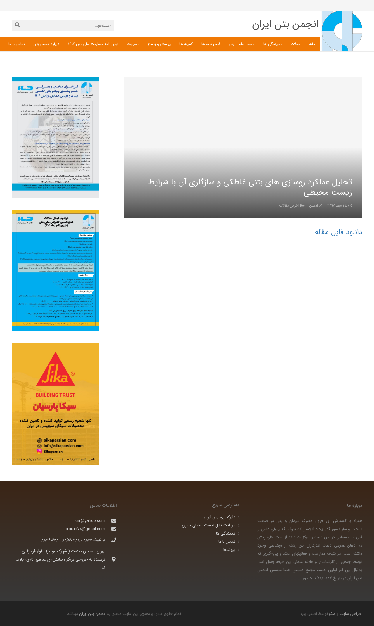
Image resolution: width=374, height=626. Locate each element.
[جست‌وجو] (17, 25)
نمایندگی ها (225, 533)
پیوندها (229, 550)
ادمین (313, 206)
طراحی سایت (349, 614)
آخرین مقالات (289, 206)
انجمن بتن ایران (92, 614)
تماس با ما (226, 541)
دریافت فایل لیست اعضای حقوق (208, 525)
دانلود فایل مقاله (338, 232)
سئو (332, 614)
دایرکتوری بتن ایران (219, 517)
